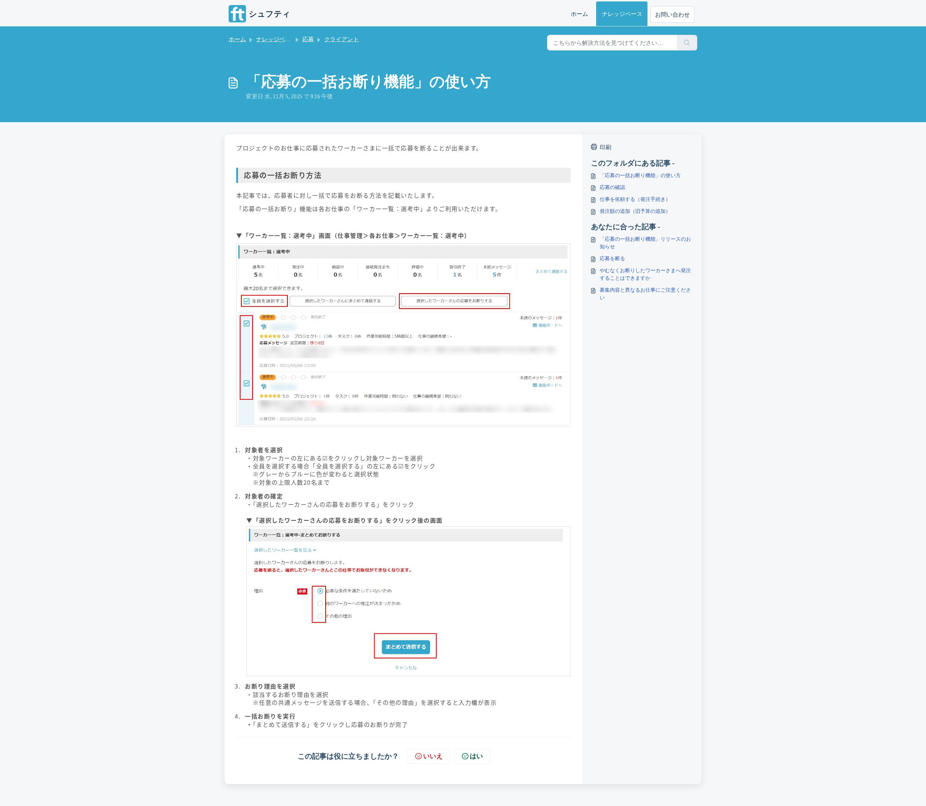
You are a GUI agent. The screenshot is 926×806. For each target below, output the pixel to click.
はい (476, 756)
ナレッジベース (622, 13)
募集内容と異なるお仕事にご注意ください (645, 294)
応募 (308, 39)
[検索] (687, 43)
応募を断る (612, 258)
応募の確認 (612, 187)
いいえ (433, 756)
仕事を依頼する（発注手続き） (635, 199)
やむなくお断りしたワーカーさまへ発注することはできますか (645, 274)
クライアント (341, 39)
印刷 (605, 147)
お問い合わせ (672, 14)
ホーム (579, 13)
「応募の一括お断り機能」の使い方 (640, 175)
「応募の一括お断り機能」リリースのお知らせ (645, 243)
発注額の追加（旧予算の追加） (635, 211)
